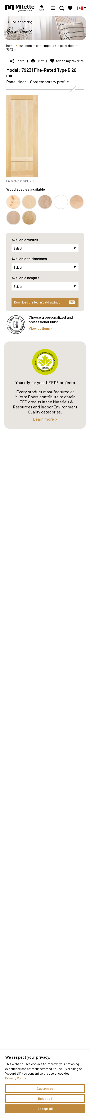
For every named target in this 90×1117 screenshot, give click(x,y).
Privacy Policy (15, 1078)
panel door (67, 45)
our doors (25, 45)
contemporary (46, 45)
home (10, 45)
